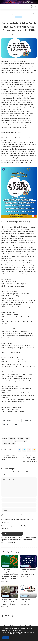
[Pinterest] (29, 450)
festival (21, 438)
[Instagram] (13, 616)
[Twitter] (24, 450)
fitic (28, 438)
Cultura (19, 17)
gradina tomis (8, 441)
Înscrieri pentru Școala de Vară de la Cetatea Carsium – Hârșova (9, 602)
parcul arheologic (20, 441)
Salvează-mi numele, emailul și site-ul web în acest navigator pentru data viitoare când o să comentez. (18, 515)
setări (23, 634)
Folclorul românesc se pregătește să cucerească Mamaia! (28, 572)
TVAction (16, 34)
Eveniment (25, 565)
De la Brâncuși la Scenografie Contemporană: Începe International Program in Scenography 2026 (9, 574)
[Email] (34, 450)
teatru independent (9, 443)
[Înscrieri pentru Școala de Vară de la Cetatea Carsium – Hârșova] (9, 591)
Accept (6, 638)
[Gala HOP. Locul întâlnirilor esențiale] (28, 591)
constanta (12, 438)
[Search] (35, 6)
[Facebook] (19, 450)
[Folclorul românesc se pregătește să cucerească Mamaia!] (28, 561)
